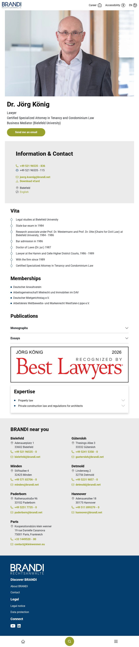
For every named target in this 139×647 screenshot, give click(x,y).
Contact (15, 592)
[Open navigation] (116, 641)
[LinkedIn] (19, 626)
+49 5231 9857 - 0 (87, 479)
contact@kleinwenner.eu (30, 544)
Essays (15, 338)
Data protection (20, 612)
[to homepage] (36, 5)
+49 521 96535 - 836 (32, 166)
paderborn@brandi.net (28, 512)
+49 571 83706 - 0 (26, 479)
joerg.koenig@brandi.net (35, 177)
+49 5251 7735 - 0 (26, 507)
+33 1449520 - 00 (25, 539)
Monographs (19, 328)
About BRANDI (19, 586)
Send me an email (26, 132)
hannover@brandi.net (89, 512)
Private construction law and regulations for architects (50, 406)
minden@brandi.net (27, 484)
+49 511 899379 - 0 (87, 507)
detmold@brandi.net (88, 484)
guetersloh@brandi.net (90, 456)
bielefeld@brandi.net (27, 456)
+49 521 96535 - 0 (26, 451)
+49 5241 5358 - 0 (87, 451)
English (24, 192)
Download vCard (30, 181)
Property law (25, 400)
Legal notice (18, 606)
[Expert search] (69, 641)
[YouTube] (13, 626)
